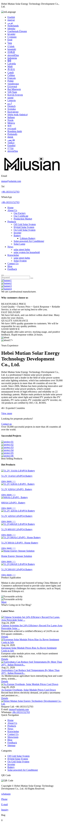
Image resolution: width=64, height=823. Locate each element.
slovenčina (12, 151)
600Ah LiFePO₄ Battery (13, 502)
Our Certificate (21, 216)
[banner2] (6, 283)
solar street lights (22, 249)
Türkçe (10, 142)
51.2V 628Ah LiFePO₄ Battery (16, 489)
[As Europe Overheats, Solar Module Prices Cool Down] (29, 684)
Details (4, 636)
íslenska (11, 28)
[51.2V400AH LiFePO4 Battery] (18, 524)
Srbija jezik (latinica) (17, 114)
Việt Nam (12, 92)
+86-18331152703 (10, 191)
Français (11, 78)
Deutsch (11, 106)
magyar (11, 20)
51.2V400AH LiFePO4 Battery (16, 529)
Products (11, 221)
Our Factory (20, 213)
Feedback (12, 269)
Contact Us (12, 263)
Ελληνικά (12, 86)
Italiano (11, 117)
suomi (10, 97)
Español (11, 145)
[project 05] (7, 453)
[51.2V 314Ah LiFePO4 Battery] (18, 470)
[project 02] (7, 444)
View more (6, 413)
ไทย (9, 43)
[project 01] (7, 441)
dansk (10, 137)
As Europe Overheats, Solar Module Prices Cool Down (28, 689)
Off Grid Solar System (25, 224)
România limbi (14, 131)
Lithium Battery (27, 238)
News (10, 246)
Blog (9, 266)
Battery (17, 235)
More (4, 602)
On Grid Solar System (24, 230)
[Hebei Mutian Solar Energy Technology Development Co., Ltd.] (32, 173)
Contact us (6, 424)
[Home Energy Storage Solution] (17, 550)
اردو (9, 103)
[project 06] (7, 455)
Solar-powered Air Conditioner (29, 241)
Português (12, 134)
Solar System (20, 260)
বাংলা (9, 125)
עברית (10, 148)
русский (11, 128)
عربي (10, 23)
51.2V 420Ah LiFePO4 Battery (16, 516)
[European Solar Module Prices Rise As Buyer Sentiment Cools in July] (32, 642)
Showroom (12, 737)
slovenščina (13, 55)
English (11, 17)
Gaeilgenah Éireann (17, 31)
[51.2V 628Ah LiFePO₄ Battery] (18, 484)
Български (12, 111)
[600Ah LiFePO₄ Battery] (14, 497)
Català (10, 72)
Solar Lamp (19, 244)
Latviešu (11, 63)
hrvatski (11, 34)
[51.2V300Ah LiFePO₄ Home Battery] (21, 537)
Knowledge (13, 255)
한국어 (11, 69)
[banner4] (6, 288)
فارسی (11, 140)
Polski (10, 81)
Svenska (11, 109)
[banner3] (6, 286)
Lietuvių (11, 100)
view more (8, 481)
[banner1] (6, 280)
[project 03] (7, 447)
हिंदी (9, 60)
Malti (10, 66)
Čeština (11, 75)
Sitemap (11, 745)
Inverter (17, 232)
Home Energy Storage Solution (16, 556)
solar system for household (27, 252)
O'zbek (10, 46)
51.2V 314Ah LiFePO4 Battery (16, 476)
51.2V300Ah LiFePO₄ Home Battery (19, 542)
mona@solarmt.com (11, 181)
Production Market (23, 218)
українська (13, 83)
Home (10, 207)
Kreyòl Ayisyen (15, 94)
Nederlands (13, 25)
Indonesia (12, 58)
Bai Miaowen (14, 89)
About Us (12, 210)
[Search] (2, 275)
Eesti (9, 39)
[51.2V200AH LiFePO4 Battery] (18, 564)
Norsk (10, 120)
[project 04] (7, 450)
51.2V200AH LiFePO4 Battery (16, 569)
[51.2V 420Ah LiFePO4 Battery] (18, 510)
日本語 (11, 52)
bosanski (11, 49)
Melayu (11, 123)
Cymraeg (11, 37)
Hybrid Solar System (24, 227)
